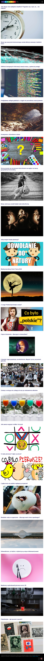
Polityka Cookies (35, 656)
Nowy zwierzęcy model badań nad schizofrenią (15, 204)
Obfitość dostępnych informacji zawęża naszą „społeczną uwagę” (20, 66)
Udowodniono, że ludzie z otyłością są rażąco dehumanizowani (19, 551)
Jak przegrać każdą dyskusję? (10, 239)
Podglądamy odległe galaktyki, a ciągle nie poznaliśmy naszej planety (22, 100)
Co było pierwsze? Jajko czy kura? (11, 454)
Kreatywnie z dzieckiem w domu (10, 134)
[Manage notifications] (41, 658)
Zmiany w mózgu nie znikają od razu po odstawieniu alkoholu (19, 390)
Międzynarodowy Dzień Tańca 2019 (11, 269)
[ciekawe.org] (10, 2)
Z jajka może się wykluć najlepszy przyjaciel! (14, 483)
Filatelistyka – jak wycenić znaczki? (11, 619)
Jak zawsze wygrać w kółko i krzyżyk (12, 424)
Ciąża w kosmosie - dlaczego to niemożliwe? (14, 334)
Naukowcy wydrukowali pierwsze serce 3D (13, 585)
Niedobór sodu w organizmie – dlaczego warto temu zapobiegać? (20, 517)
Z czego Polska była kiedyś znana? (11, 304)
